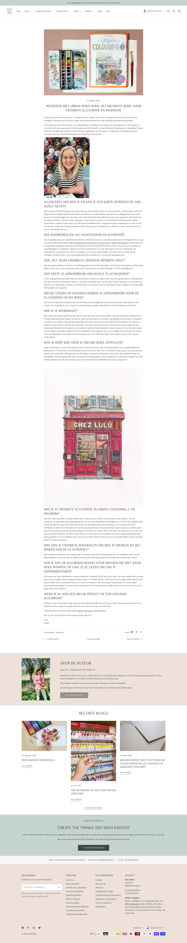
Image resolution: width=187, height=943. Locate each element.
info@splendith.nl (106, 860)
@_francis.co (103, 243)
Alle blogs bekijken (94, 808)
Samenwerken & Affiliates (77, 906)
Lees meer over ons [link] (74, 695)
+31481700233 (131, 860)
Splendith (32, 934)
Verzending (100, 884)
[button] (179, 11)
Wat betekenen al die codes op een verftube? (93, 791)
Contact (98, 880)
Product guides (72, 903)
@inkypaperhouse (78, 243)
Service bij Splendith (75, 891)
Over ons (70, 880)
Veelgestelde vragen (104, 891)
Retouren (99, 887)
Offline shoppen (73, 899)
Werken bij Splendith (75, 910)
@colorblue (92, 243)
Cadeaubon (100, 906)
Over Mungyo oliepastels (38, 760)
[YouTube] (39, 928)
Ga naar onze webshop (93, 848)
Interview (60, 632)
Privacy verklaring (103, 903)
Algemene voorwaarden (106, 899)
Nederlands (137, 928)
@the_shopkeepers (120, 243)
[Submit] (59, 887)
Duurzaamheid (72, 884)
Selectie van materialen (76, 887)
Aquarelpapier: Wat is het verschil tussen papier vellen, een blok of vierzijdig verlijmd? (142, 763)
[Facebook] (22, 928)
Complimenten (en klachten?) (108, 895)
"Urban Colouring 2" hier (88, 611)
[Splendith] (9, 11)
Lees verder (27, 766)
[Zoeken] (168, 11)
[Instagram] (34, 928)
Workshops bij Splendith (76, 914)
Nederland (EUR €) (154, 11)
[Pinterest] (28, 928)
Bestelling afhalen (74, 895)
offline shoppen (132, 904)
